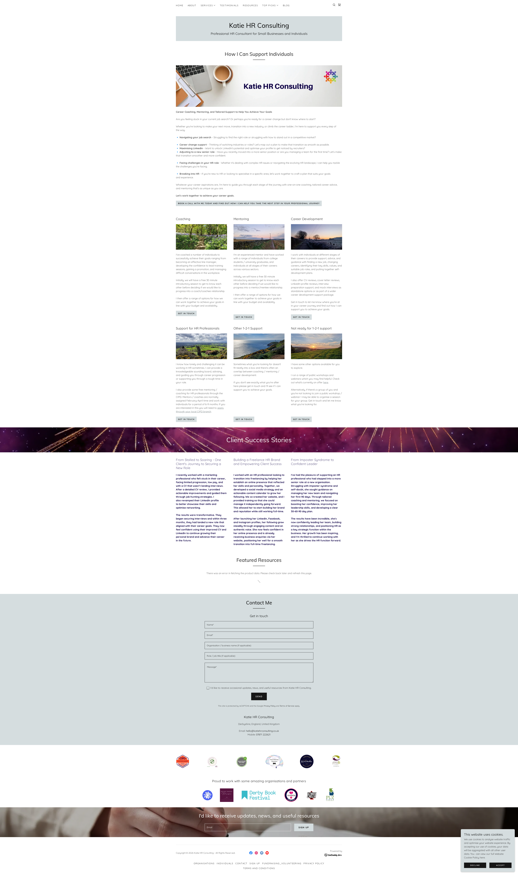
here (325, 382)
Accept (500, 865)
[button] (208, 5)
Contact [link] (241, 863)
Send (258, 696)
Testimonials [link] (229, 5)
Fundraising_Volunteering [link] (281, 863)
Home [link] (179, 5)
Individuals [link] (225, 863)
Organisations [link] (204, 863)
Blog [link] (286, 5)
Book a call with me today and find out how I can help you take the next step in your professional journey (249, 203)
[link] (339, 5)
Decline (475, 865)
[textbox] (259, 624)
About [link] (192, 5)
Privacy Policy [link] (269, 706)
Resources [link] (250, 5)
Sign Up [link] (255, 863)
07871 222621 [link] (263, 734)
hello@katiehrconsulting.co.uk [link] (262, 730)
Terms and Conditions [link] (259, 868)
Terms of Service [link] (287, 706)
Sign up (304, 827)
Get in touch (186, 313)
